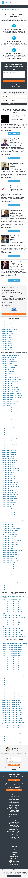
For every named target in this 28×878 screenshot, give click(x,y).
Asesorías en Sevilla (14, 828)
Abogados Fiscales (6, 341)
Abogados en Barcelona (14, 798)
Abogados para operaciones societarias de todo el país (14, 643)
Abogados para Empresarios (8, 462)
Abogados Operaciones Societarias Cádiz (11, 669)
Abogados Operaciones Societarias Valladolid (12, 738)
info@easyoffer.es (14, 856)
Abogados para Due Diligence (8, 458)
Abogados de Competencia (8, 359)
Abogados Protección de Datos (9, 585)
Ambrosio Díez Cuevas (15, 213)
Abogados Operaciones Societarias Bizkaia (11, 663)
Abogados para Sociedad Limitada (10, 568)
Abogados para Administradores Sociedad (11, 397)
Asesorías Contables (14, 832)
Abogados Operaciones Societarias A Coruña (12, 645)
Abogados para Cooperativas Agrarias (11, 438)
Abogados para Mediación (8, 510)
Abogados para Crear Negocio (9, 450)
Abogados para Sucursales (8, 576)
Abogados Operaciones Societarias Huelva (11, 690)
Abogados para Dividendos (8, 456)
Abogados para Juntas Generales (9, 502)
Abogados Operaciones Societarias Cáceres (12, 667)
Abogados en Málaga (14, 802)
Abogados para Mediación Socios (9, 518)
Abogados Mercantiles (7, 347)
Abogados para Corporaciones (9, 442)
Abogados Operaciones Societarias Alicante (12, 651)
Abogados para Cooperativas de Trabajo (11, 440)
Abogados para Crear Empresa (9, 357)
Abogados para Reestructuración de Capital (12, 550)
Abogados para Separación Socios (10, 560)
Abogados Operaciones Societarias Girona (11, 684)
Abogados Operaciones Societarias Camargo (12, 605)
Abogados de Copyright (7, 363)
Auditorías (14, 838)
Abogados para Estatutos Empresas (10, 468)
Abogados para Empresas (8, 464)
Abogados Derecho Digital (8, 369)
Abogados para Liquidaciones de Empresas (12, 381)
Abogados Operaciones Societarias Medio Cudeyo (13, 636)
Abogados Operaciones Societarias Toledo (11, 733)
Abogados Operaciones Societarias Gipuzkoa (12, 682)
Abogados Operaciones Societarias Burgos (11, 665)
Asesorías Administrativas (14, 840)
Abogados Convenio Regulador (14, 808)
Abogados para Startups (7, 574)
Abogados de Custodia (7, 331)
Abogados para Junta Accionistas (10, 494)
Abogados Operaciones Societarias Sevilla (11, 727)
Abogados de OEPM (6, 375)
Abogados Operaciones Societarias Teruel (11, 731)
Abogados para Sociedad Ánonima (10, 564)
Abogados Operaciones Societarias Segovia (12, 725)
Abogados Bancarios (7, 323)
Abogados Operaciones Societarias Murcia (11, 710)
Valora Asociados (14, 142)
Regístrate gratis (14, 780)
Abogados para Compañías (8, 428)
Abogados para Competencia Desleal (10, 430)
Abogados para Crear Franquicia (9, 448)
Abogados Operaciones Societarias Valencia (12, 736)
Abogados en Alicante (14, 805)
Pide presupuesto (14, 133)
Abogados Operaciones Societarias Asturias (12, 655)
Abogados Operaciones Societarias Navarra (12, 712)
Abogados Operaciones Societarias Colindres (12, 634)
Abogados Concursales (7, 327)
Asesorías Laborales (14, 835)
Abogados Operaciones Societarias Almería (12, 653)
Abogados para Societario (8, 570)
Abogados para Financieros (8, 476)
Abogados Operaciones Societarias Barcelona (12, 661)
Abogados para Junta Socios (8, 500)
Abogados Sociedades (7, 589)
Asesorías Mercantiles (14, 837)
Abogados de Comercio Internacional (10, 355)
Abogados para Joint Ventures (9, 492)
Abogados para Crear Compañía (9, 444)
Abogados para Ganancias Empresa (10, 484)
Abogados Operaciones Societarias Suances (12, 628)
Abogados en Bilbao (14, 801)
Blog (14, 868)
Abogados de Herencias (7, 339)
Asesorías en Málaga (14, 826)
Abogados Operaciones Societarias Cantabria (12, 671)
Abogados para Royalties (8, 556)
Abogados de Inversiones (8, 371)
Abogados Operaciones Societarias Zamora (12, 740)
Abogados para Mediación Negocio (10, 514)
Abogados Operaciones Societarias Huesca (12, 692)
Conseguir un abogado (14, 314)
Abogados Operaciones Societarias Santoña (12, 620)
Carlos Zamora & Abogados (17, 241)
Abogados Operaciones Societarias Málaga (12, 708)
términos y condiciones (14, 767)
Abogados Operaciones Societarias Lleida (11, 702)
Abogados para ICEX (7, 488)
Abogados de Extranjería (7, 335)
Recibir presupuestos (14, 81)
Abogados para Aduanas (8, 399)
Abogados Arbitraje (6, 405)
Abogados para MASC (7, 508)
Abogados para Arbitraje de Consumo (10, 407)
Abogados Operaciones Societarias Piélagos (12, 607)
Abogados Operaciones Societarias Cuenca (12, 680)
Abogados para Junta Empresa (9, 496)
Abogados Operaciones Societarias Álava (11, 647)
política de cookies (23, 873)
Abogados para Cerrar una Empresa (10, 421)
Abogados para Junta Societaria (9, 498)
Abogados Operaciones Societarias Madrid (11, 706)
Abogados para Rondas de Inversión (10, 554)
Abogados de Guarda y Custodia (14, 813)
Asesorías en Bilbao (14, 825)
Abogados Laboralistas (7, 345)
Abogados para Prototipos (8, 546)
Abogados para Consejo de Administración (11, 436)
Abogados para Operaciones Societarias (11, 528)
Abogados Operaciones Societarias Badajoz (12, 657)
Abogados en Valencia (14, 799)
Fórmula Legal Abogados (16, 264)
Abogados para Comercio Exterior (9, 425)
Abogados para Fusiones (8, 480)
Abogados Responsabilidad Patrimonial (11, 587)
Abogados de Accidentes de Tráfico (10, 329)
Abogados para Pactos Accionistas (10, 530)
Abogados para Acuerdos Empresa (10, 387)
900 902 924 (14, 852)
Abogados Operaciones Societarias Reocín (11, 632)
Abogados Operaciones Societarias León (11, 700)
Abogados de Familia (7, 337)
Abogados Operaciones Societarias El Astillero (12, 609)
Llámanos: (14, 850)
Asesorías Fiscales (14, 834)
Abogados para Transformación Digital (11, 578)
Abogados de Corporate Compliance (10, 365)
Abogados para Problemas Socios (10, 542)
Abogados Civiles (6, 325)
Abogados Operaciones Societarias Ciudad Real (13, 675)
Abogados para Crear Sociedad (9, 452)
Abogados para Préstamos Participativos (11, 540)
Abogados (14, 794)
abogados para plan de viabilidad (9, 534)
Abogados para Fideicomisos (8, 472)
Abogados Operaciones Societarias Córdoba (12, 678)
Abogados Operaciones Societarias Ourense (12, 714)
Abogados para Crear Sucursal (9, 454)
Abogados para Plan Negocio (8, 538)
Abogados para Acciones (8, 383)
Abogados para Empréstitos (8, 466)
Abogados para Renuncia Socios (9, 552)
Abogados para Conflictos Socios (9, 434)
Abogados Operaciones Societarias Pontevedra (12, 718)
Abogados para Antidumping (8, 403)
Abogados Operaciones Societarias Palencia (12, 716)
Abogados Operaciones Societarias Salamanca (12, 720)
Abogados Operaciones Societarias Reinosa (12, 622)
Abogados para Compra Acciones (9, 432)
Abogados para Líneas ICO (8, 504)
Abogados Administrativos (8, 321)
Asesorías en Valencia (14, 823)
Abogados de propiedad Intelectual (10, 377)
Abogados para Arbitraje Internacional (10, 409)
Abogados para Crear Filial (8, 446)
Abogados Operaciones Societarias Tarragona (12, 729)
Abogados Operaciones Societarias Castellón (12, 673)
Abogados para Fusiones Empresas (10, 482)
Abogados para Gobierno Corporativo (10, 486)
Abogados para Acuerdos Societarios (10, 391)
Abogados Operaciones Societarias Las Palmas (12, 698)
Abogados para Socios (7, 572)
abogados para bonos (7, 415)
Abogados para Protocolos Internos (10, 544)
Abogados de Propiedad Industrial (10, 582)
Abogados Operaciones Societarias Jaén (11, 694)
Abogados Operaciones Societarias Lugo (11, 704)
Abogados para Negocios (8, 524)
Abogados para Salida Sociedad (9, 558)
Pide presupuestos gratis (14, 789)
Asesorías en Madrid (14, 820)
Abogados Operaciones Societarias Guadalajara (13, 688)
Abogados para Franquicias (8, 478)
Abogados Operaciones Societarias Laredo (11, 615)
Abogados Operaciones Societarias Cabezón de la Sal (14, 630)
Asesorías (14, 818)
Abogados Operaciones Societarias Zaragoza (12, 742)
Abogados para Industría (8, 490)
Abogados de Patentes (7, 580)
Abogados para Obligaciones (8, 526)
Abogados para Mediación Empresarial (11, 512)
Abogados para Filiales (7, 474)
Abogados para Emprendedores (9, 460)
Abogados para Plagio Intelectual (9, 532)
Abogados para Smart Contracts (9, 562)
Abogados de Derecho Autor (8, 367)
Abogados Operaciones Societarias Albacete (12, 649)
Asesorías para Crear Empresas (14, 831)
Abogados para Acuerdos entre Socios (10, 389)
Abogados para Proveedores (8, 548)
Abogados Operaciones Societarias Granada (12, 686)
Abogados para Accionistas (8, 385)
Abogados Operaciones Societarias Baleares (12, 659)
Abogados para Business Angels (9, 417)
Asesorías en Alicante (14, 829)
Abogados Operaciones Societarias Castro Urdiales (13, 603)
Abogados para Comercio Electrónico (10, 423)
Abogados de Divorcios (7, 333)
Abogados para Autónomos (8, 413)
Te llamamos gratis (14, 764)
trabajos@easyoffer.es (14, 858)
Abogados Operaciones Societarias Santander (12, 599)
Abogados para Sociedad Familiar (9, 566)
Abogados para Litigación (8, 506)
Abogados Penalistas (7, 349)
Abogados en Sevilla (14, 803)
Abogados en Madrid (14, 796)
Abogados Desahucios (14, 814)
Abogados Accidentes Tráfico (14, 816)
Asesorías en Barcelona (14, 822)
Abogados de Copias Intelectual (9, 361)
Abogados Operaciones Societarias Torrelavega (12, 601)
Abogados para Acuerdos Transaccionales (11, 393)
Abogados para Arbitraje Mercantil (10, 411)
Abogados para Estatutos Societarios (10, 470)
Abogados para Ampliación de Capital (10, 401)
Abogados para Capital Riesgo (9, 419)
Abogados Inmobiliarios (7, 343)
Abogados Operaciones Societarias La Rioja (12, 696)
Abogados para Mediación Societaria (10, 516)
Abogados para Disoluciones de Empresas (11, 379)
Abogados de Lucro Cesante (8, 373)
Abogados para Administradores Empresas (12, 395)
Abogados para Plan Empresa (9, 536)
